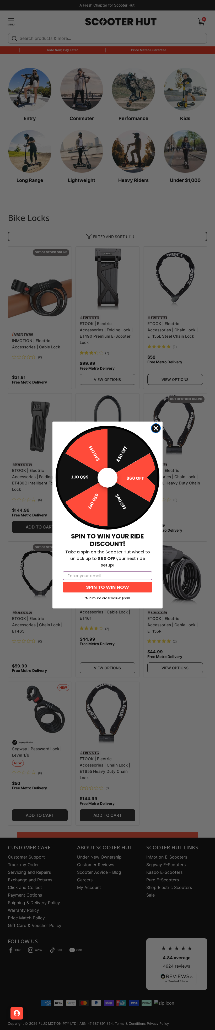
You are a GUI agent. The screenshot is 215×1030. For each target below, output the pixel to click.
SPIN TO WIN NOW (107, 587)
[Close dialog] (155, 428)
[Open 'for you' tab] (16, 1013)
